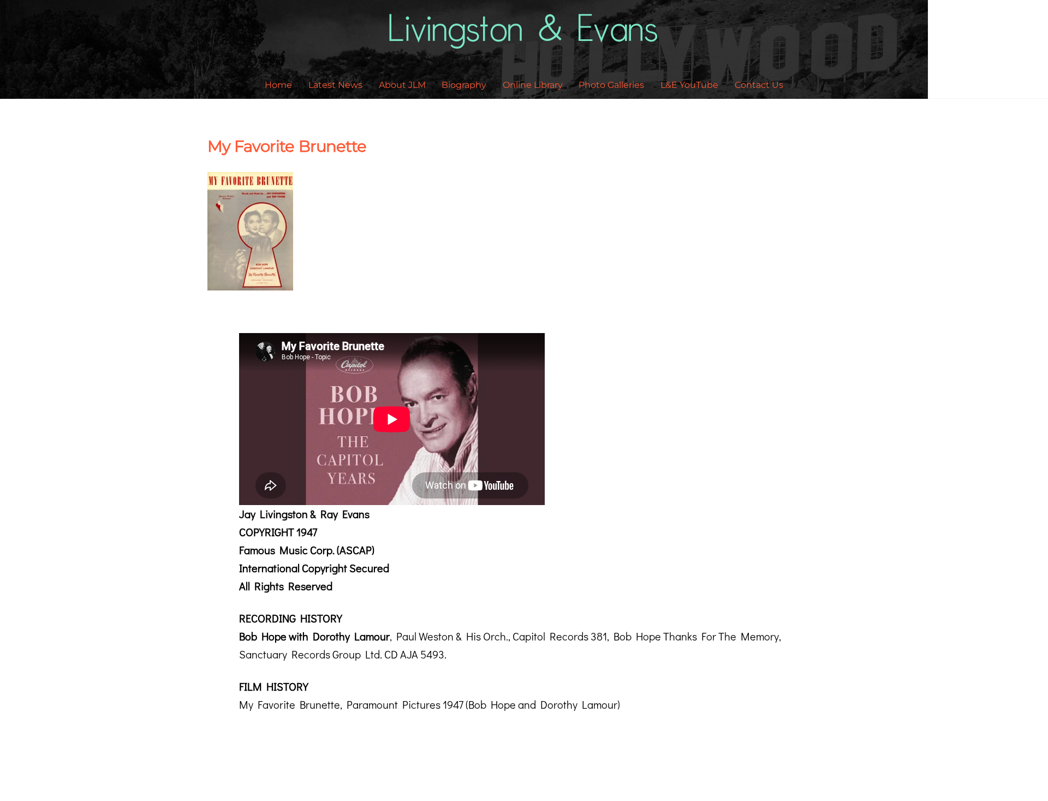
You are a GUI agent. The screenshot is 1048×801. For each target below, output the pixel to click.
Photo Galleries (611, 85)
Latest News (335, 85)
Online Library (533, 85)
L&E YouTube (689, 85)
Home (278, 85)
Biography (464, 85)
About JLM (402, 85)
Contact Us (759, 85)
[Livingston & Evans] (524, 41)
